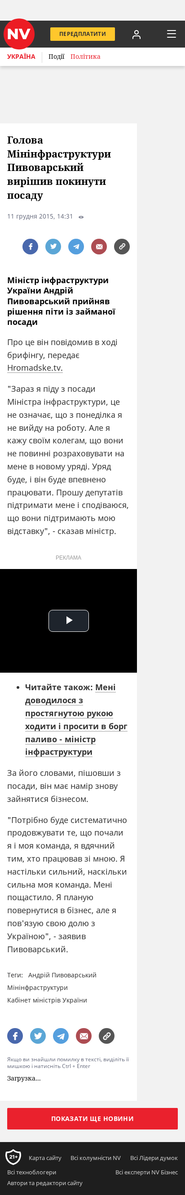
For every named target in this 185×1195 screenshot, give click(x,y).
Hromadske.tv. (35, 367)
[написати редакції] (99, 246)
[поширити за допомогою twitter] (53, 246)
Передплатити (82, 34)
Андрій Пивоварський (62, 975)
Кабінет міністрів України (47, 1000)
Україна (21, 56)
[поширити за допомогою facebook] (30, 246)
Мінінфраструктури (37, 987)
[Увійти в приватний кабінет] (136, 34)
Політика (85, 56)
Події (56, 56)
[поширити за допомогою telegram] (76, 246)
